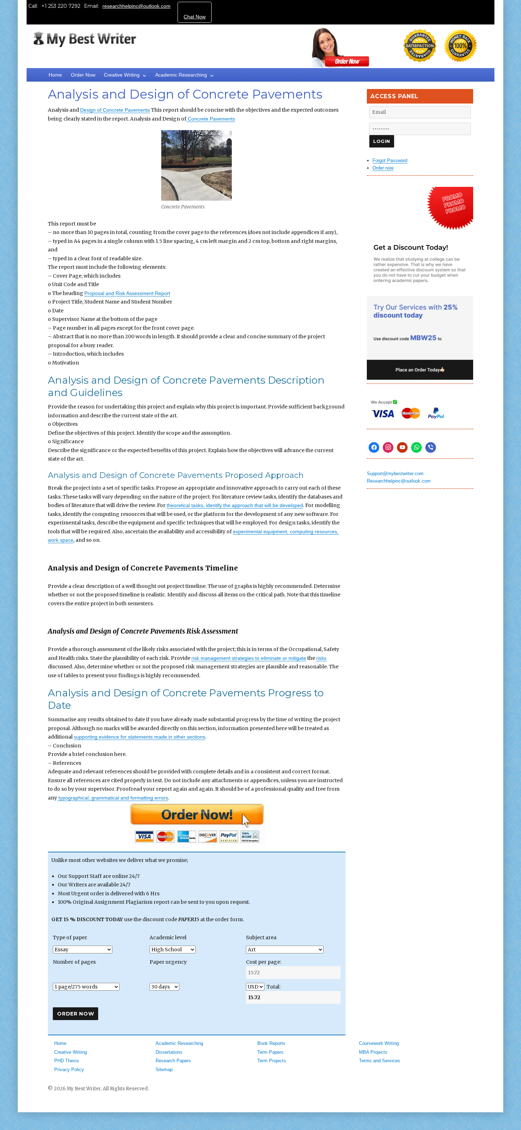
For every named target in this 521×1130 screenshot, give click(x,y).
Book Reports (271, 1043)
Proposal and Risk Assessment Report (127, 293)
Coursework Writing (379, 1043)
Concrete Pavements (210, 119)
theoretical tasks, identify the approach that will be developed (235, 505)
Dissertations (169, 1052)
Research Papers (173, 1060)
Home (55, 75)
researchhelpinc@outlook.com (136, 6)
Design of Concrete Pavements (115, 110)
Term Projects (271, 1060)
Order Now (83, 75)
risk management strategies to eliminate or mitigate (248, 658)
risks (321, 658)
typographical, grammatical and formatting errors (112, 798)
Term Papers (270, 1052)
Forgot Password (389, 160)
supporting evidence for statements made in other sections (139, 737)
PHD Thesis (66, 1060)
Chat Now (195, 17)
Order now (382, 168)
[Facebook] (374, 447)
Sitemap (164, 1069)
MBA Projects (373, 1052)
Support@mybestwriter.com (395, 473)
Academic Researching (181, 75)
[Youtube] (402, 447)
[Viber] (431, 447)
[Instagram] (388, 447)
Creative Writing (122, 75)
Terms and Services (379, 1060)
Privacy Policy (69, 1069)
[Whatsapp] (416, 447)
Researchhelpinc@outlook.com (399, 481)
